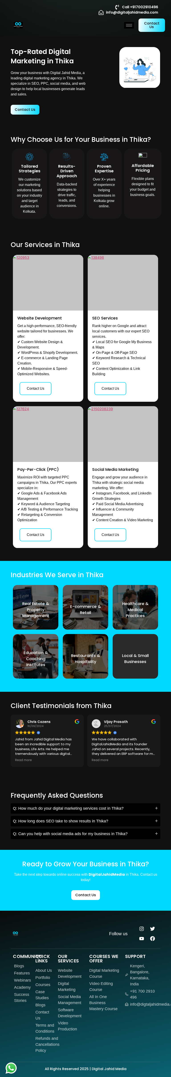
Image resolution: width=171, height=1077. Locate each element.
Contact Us (35, 388)
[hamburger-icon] (129, 25)
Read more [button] (23, 760)
